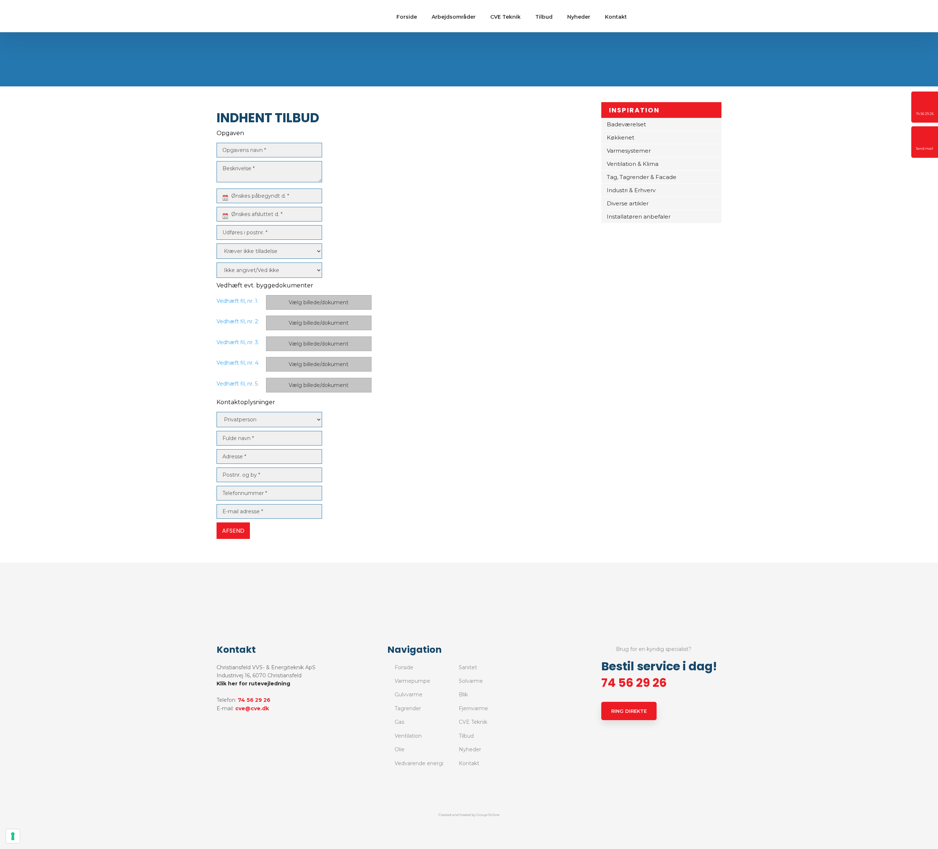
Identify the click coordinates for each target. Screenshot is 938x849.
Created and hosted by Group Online (469, 815)
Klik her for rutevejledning (253, 683)
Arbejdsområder (454, 17)
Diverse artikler (628, 203)
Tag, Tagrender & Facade (641, 177)
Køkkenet (620, 137)
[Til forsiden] (250, 16)
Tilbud (544, 17)
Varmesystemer (629, 150)
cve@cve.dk (252, 708)
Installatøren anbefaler (639, 216)
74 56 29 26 (254, 700)
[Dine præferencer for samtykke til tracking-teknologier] (13, 836)
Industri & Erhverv (631, 190)
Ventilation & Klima (632, 163)
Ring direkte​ (629, 711)
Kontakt (616, 17)
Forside (406, 17)
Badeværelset (626, 124)
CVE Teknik (505, 17)
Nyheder (578, 17)
